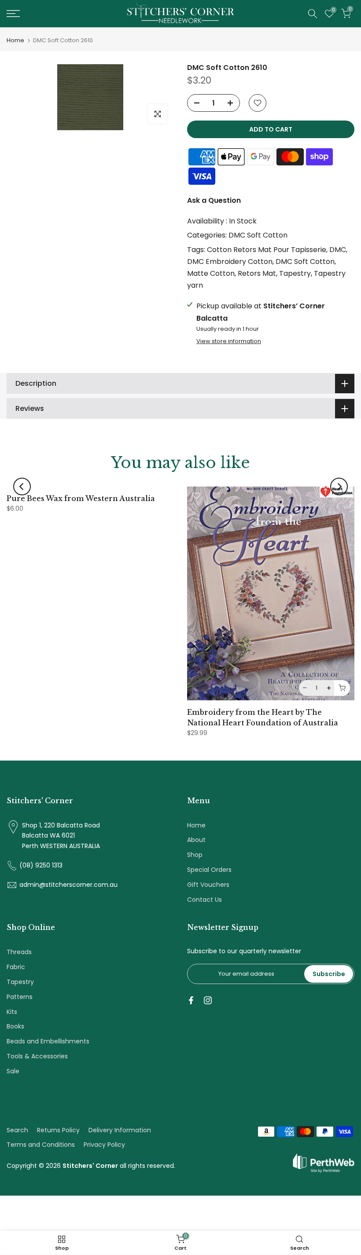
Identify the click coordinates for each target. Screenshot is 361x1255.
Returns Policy (58, 1130)
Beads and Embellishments (48, 1041)
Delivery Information (119, 1130)
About (196, 839)
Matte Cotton (211, 273)
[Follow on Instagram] (208, 1000)
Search (17, 1130)
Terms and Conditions (41, 1144)
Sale (13, 1071)
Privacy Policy (104, 1144)
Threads (19, 952)
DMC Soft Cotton (257, 235)
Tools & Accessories (37, 1056)
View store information (228, 341)
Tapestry (295, 273)
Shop (195, 854)
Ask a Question (214, 200)
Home (15, 40)
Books (15, 1026)
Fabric (16, 966)
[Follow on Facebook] (191, 1000)
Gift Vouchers (208, 884)
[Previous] (22, 486)
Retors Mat (257, 273)
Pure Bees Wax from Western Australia (81, 498)
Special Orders (209, 869)
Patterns (20, 996)
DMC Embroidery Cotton (230, 261)
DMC (337, 250)
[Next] (339, 486)
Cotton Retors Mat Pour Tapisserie (266, 250)
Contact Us (204, 899)
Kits (12, 1011)
